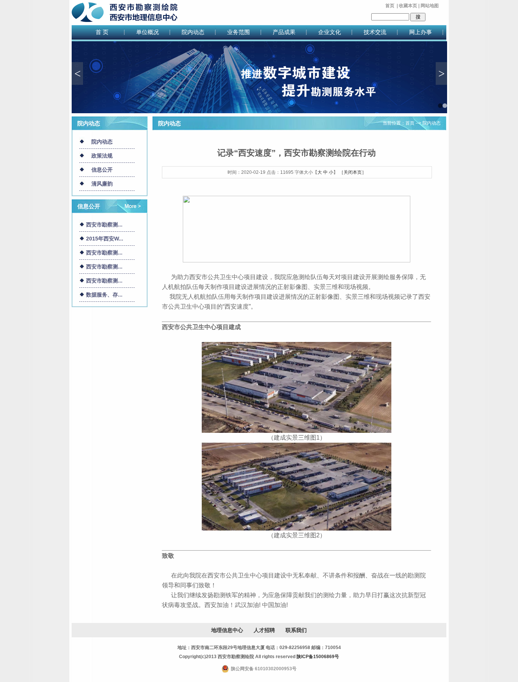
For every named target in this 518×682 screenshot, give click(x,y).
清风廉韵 (102, 184)
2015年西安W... (104, 239)
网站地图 (430, 5)
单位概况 (147, 32)
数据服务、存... (104, 295)
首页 (389, 5)
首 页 (102, 32)
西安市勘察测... (104, 225)
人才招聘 (264, 630)
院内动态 (193, 32)
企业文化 (329, 32)
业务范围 (238, 32)
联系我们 (296, 630)
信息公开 (102, 170)
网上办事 (420, 32)
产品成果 (284, 32)
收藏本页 (408, 5)
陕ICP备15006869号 (318, 656)
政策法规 (102, 156)
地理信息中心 (227, 630)
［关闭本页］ (352, 172)
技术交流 (375, 32)
